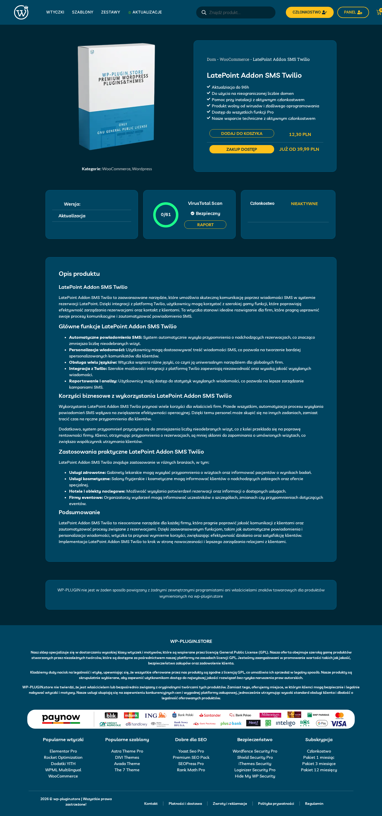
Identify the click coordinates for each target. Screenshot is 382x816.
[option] (116, 96)
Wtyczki (55, 12)
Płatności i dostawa (185, 803)
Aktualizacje (147, 12)
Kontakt (151, 803)
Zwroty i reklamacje (230, 803)
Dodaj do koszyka (241, 133)
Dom (211, 59)
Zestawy (110, 12)
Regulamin (314, 803)
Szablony (82, 12)
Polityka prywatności (276, 803)
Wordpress (142, 168)
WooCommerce (116, 168)
